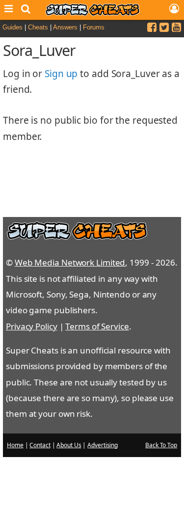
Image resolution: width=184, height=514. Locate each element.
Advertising (102, 445)
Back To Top (161, 445)
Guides (12, 27)
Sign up (61, 73)
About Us (68, 445)
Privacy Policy (31, 326)
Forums (94, 27)
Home (15, 445)
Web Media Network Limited (70, 262)
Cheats (38, 27)
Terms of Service (97, 326)
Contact (39, 445)
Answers (65, 27)
